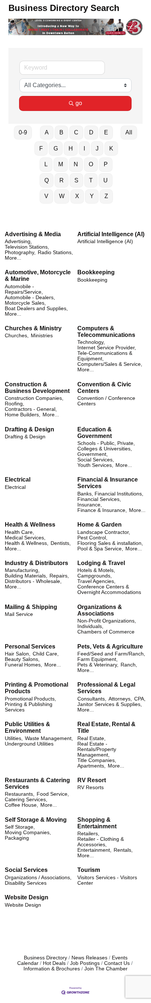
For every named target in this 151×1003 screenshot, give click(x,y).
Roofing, (14, 403)
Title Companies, (96, 760)
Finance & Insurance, (102, 510)
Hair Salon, (17, 654)
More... (13, 258)
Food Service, (53, 794)
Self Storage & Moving (36, 820)
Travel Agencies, (96, 581)
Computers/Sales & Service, (109, 364)
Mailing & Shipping (31, 607)
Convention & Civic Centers (104, 387)
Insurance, (89, 505)
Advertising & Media (33, 234)
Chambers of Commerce (106, 632)
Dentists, (61, 543)
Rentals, (123, 850)
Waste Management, (49, 738)
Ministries (42, 335)
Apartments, (91, 766)
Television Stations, (27, 247)
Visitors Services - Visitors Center (107, 880)
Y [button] (92, 196)
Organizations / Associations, (38, 877)
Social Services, (95, 460)
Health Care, (19, 532)
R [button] (61, 180)
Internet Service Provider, (106, 347)
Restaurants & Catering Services (37, 783)
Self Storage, (20, 827)
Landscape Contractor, (103, 532)
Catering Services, (26, 799)
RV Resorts (90, 787)
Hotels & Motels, (96, 570)
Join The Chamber (106, 969)
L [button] (46, 164)
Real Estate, (91, 738)
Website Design (26, 897)
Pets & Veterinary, (97, 665)
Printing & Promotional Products (36, 687)
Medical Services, (25, 537)
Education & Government (94, 432)
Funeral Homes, (23, 665)
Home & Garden (99, 524)
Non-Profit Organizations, (106, 621)
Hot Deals (54, 963)
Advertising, (18, 241)
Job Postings (85, 963)
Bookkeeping (96, 272)
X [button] (77, 196)
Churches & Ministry (33, 328)
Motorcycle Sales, (25, 303)
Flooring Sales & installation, (110, 543)
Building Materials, (26, 576)
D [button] (91, 132)
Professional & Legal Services (106, 687)
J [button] (97, 148)
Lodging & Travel (101, 563)
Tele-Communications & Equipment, (104, 355)
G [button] (56, 148)
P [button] (106, 164)
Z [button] (106, 196)
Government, (92, 454)
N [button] (76, 164)
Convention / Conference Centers (106, 400)
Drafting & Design (29, 429)
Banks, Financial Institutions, (110, 494)
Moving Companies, (28, 832)
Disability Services (26, 883)
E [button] (106, 132)
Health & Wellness (30, 524)
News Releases (89, 958)
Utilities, (14, 738)
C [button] (76, 132)
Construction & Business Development (37, 387)
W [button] (62, 196)
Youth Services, (95, 465)
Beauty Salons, (22, 659)
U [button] (105, 180)
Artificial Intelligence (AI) (110, 234)
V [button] (46, 196)
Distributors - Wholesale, (33, 581)
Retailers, (88, 833)
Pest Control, (92, 537)
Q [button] (46, 180)
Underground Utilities (29, 744)
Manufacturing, (22, 570)
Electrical (17, 479)
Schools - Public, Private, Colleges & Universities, (106, 446)
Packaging (17, 838)
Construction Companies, (34, 398)
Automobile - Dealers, (30, 297)
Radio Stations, (55, 252)
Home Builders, (22, 414)
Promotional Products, (30, 699)
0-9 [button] (23, 132)
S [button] (76, 180)
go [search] (79, 103)
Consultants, (91, 699)
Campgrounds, (94, 576)
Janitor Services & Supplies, (109, 704)
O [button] (91, 164)
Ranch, (129, 665)
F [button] (41, 148)
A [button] (47, 132)
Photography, (20, 252)
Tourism (88, 870)
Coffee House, (21, 805)
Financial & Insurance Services (107, 482)
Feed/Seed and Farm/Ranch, (111, 654)
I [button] (84, 148)
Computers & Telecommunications (106, 331)
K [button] (111, 148)
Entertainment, (94, 850)
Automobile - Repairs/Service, (24, 289)
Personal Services (30, 646)
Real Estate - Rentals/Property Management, (96, 749)
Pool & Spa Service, (100, 548)
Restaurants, (19, 794)
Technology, (91, 342)
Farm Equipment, (97, 659)
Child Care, (46, 654)
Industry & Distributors (36, 563)
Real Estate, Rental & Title (106, 727)
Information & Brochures (51, 969)
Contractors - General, (31, 409)
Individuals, (90, 626)
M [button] (60, 164)
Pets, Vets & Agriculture (110, 646)
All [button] (128, 132)
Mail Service (19, 614)
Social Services (26, 870)
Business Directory (45, 958)
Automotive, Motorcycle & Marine (38, 275)
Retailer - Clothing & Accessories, (100, 841)
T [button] (91, 180)
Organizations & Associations (99, 610)
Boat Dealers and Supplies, (36, 308)
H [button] (71, 148)
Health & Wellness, (26, 543)
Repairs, (59, 576)
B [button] (61, 132)
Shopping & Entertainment (97, 823)
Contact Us (117, 963)
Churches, (17, 335)
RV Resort (91, 780)
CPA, (140, 699)
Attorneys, (120, 699)
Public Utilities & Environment (27, 727)
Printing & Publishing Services (28, 707)
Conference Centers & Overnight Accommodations (109, 589)
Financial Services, (99, 499)
